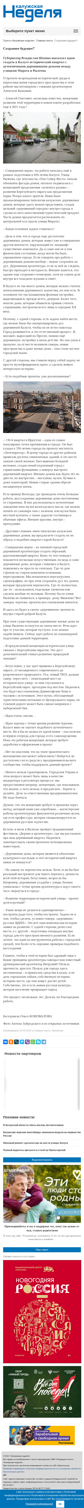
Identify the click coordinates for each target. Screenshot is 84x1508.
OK (60, 1504)
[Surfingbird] (22, 1042)
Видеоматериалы (42, 1159)
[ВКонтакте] (5, 1042)
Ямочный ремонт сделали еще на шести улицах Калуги (35, 1143)
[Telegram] (43, 1042)
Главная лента (44, 40)
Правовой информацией (39, 1504)
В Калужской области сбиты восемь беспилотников (33, 1125)
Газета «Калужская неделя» (19, 40)
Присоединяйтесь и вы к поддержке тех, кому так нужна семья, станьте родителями (42, 1228)
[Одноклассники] (11, 1042)
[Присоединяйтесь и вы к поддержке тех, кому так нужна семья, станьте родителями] (42, 1194)
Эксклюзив (57, 1030)
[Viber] (27, 1042)
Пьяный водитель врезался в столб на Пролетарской (34, 1150)
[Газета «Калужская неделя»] (32, 20)
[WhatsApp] (32, 1042)
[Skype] (38, 1042)
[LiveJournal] (16, 1042)
